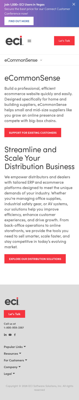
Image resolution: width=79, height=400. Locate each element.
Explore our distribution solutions (35, 259)
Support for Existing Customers (33, 132)
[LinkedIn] (5, 335)
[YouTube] (10, 335)
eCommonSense (20, 59)
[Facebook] (14, 335)
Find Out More (19, 21)
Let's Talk (64, 40)
